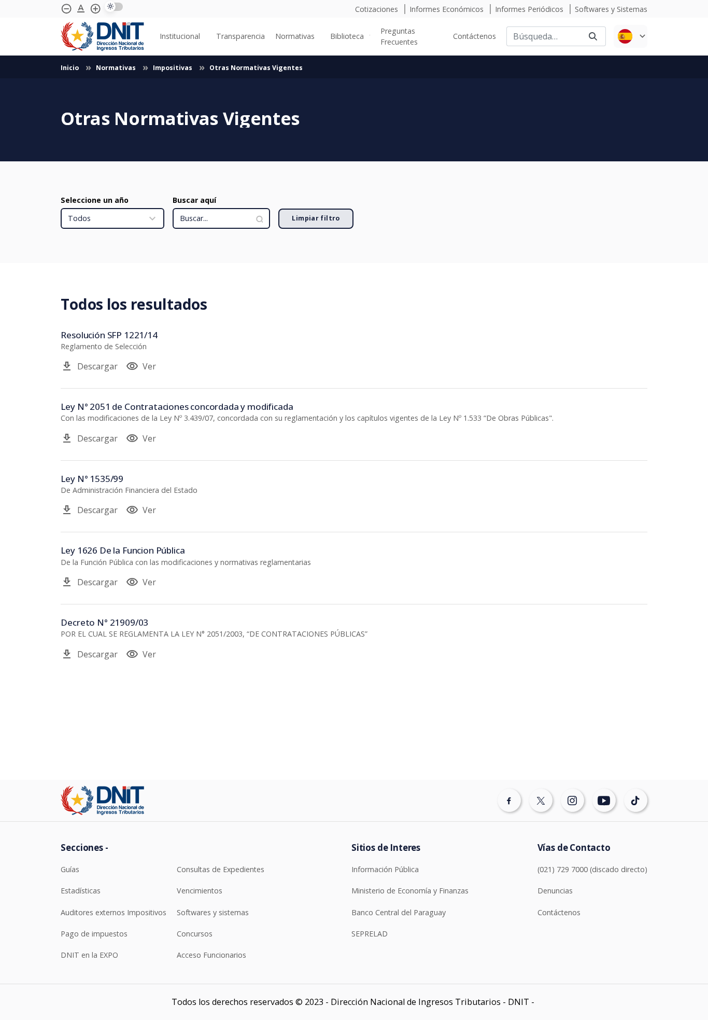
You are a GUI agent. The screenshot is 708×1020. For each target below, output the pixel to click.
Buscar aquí (194, 200)
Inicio (70, 67)
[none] (182, 36)
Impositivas (173, 67)
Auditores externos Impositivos (113, 912)
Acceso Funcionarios (211, 955)
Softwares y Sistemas (611, 9)
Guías (70, 869)
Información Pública (385, 869)
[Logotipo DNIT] (102, 36)
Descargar (89, 366)
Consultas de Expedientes (220, 869)
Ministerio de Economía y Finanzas (410, 890)
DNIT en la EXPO (89, 955)
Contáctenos (558, 912)
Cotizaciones (377, 9)
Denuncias (555, 890)
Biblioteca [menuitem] (347, 36)
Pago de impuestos (94, 934)
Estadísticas (81, 890)
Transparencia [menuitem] (240, 36)
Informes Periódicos (530, 9)
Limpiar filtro (315, 218)
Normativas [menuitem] (295, 36)
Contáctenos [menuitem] (474, 36)
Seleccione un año (95, 200)
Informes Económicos (447, 9)
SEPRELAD (369, 934)
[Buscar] (593, 37)
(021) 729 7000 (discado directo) (592, 869)
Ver (141, 366)
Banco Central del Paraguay (398, 912)
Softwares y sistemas (213, 912)
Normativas (116, 67)
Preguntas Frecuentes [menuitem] (399, 36)
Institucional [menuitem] (180, 36)
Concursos (195, 934)
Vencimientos (199, 890)
